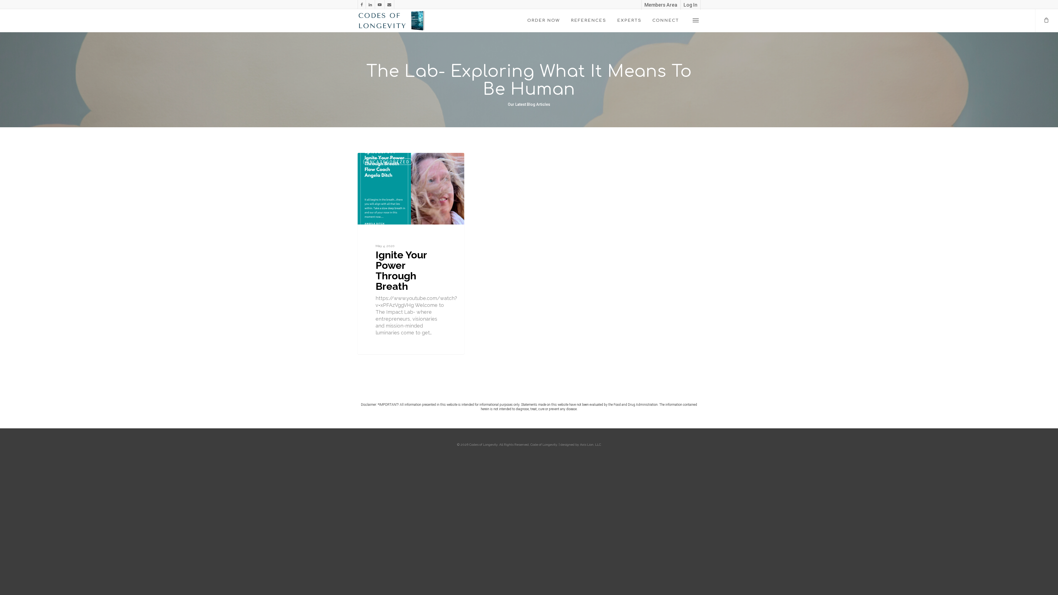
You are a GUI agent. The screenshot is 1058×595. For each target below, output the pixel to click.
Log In (690, 5)
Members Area (660, 5)
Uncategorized (387, 161)
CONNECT (665, 20)
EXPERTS (629, 20)
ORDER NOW (543, 20)
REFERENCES (588, 20)
